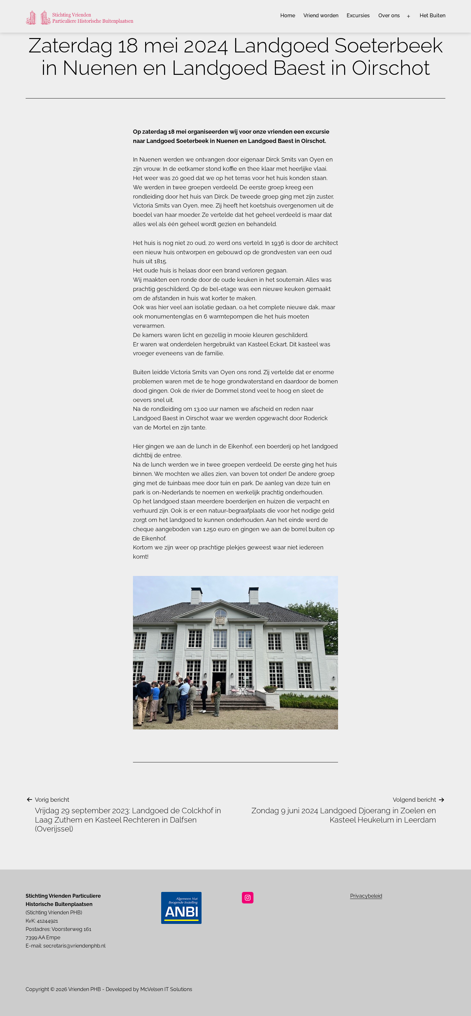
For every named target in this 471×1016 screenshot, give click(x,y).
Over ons (389, 15)
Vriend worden (320, 15)
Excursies (358, 15)
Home (287, 15)
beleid (375, 896)
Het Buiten (432, 15)
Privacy (359, 896)
